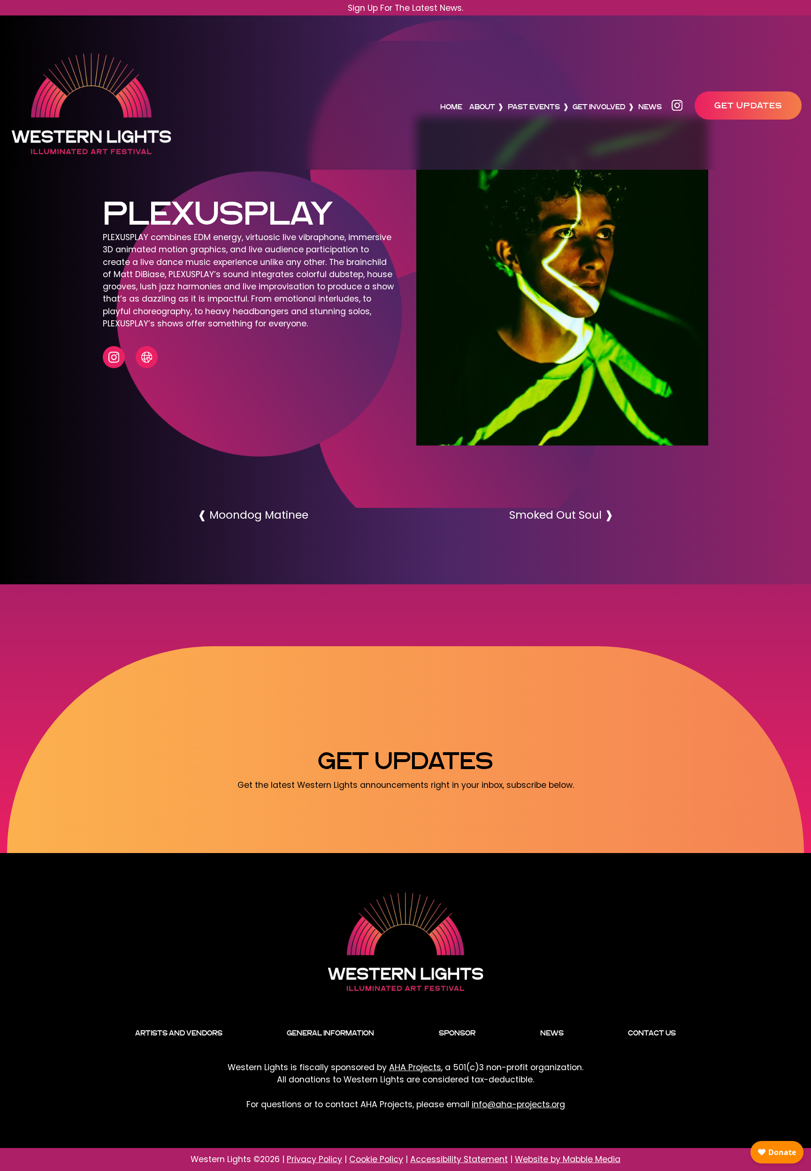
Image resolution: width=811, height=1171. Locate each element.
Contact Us (652, 1032)
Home (451, 106)
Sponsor (457, 1032)
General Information (330, 1032)
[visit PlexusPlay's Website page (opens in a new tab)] (147, 357)
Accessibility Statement (459, 1159)
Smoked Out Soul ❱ (561, 514)
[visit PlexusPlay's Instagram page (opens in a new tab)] (114, 357)
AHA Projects (415, 1067)
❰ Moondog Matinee (253, 514)
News (650, 106)
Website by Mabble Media (567, 1159)
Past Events (534, 106)
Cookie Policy (376, 1159)
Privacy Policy (314, 1159)
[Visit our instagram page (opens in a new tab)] (680, 105)
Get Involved (599, 106)
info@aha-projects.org (518, 1104)
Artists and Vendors (178, 1032)
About (482, 106)
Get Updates (748, 105)
